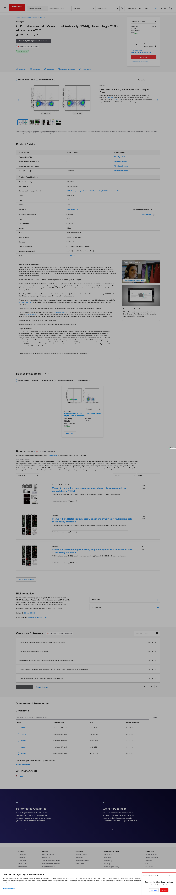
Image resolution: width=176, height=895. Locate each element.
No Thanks (154, 890)
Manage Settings (9, 888)
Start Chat (164, 890)
